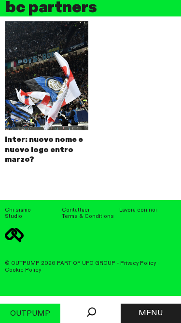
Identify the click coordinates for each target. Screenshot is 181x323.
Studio (13, 216)
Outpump (30, 314)
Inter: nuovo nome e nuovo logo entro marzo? (44, 150)
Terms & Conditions (88, 216)
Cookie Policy (23, 270)
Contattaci (75, 210)
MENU (151, 313)
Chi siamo (18, 210)
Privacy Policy (138, 263)
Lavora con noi (138, 210)
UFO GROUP (98, 263)
